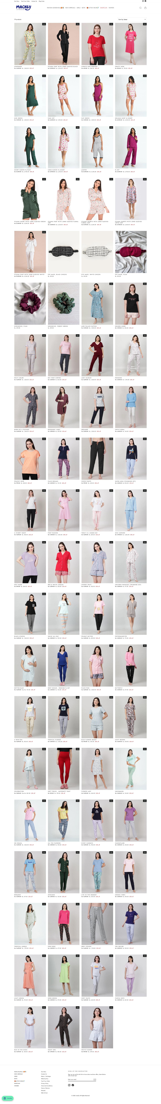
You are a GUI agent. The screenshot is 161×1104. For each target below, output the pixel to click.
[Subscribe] (95, 1079)
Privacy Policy (44, 1083)
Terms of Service (45, 1088)
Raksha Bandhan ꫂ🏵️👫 (55, 8)
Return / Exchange (46, 1076)
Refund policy (44, 1078)
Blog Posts (41, 1)
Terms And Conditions (46, 1086)
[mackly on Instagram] (69, 1085)
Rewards (43, 1090)
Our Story (16, 1)
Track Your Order (25, 1)
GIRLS (78, 8)
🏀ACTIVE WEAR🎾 (93, 8)
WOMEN (111, 8)
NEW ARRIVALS (70, 8)
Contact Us (34, 1)
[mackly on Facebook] (73, 1085)
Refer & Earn (44, 1093)
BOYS (83, 8)
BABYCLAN (103, 8)
